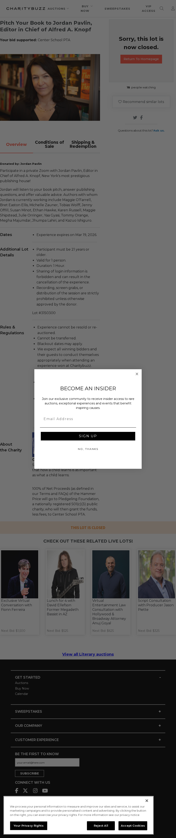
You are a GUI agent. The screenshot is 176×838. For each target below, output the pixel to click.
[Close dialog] (137, 374)
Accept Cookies (133, 825)
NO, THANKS (88, 449)
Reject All (101, 825)
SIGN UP (88, 436)
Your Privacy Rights (28, 825)
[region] (78, 815)
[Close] (147, 800)
